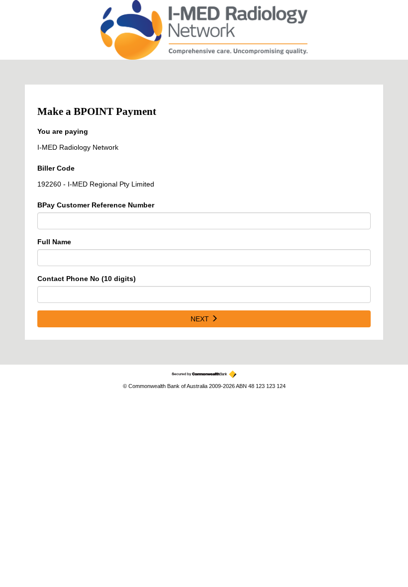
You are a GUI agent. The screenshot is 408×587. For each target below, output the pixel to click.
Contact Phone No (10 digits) (86, 279)
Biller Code (56, 168)
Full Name (54, 242)
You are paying (62, 131)
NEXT (201, 319)
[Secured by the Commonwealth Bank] (204, 374)
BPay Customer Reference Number (95, 205)
